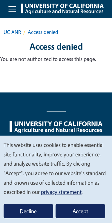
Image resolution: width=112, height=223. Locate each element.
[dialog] (56, 179)
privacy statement (61, 191)
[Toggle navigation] (12, 9)
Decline (28, 211)
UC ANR (12, 32)
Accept (80, 211)
